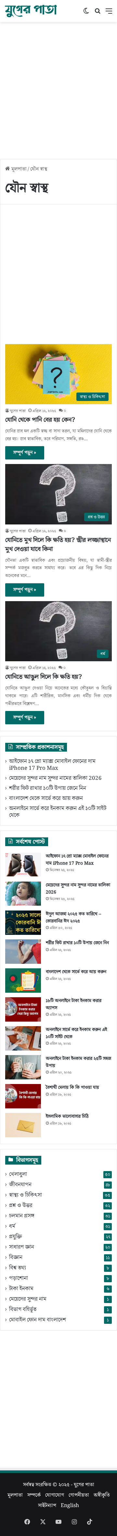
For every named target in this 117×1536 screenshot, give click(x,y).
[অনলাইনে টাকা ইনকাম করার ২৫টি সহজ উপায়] (23, 1067)
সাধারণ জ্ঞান (21, 1247)
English (70, 1505)
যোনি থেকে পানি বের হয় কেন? (40, 419)
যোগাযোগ (54, 1495)
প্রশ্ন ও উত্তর (20, 1205)
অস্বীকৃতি (102, 1495)
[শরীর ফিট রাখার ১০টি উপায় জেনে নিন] (23, 951)
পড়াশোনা (18, 1278)
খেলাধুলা (18, 1174)
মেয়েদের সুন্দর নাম (27, 1299)
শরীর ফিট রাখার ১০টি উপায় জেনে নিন (47, 788)
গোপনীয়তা (79, 1495)
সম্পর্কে (34, 1495)
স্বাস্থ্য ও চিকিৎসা (25, 1195)
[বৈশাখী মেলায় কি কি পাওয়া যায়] (23, 1096)
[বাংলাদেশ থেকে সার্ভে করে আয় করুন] (23, 980)
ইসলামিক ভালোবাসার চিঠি (67, 1116)
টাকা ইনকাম (21, 1288)
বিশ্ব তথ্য (17, 1268)
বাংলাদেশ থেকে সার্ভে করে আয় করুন (46, 798)
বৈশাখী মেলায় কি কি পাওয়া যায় (72, 1087)
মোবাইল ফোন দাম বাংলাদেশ (37, 1320)
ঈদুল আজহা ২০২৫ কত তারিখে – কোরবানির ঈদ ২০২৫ (73, 917)
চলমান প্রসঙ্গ (21, 1216)
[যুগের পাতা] (31, 11)
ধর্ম (12, 1226)
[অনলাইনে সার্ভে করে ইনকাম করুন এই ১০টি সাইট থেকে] (23, 1038)
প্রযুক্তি (15, 1236)
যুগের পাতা (18, 411)
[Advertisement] (58, 87)
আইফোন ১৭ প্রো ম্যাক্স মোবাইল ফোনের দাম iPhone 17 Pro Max (52, 764)
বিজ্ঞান (15, 1257)
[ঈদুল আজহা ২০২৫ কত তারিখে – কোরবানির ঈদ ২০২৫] (23, 922)
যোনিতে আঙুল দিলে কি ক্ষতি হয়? (43, 676)
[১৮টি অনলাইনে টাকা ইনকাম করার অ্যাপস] (23, 1009)
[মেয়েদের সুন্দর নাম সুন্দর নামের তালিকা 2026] (23, 894)
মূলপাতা (18, 169)
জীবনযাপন (20, 1184)
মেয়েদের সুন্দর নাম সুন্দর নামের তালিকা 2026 (55, 778)
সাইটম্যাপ (47, 1505)
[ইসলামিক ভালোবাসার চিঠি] (23, 1125)
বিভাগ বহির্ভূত (22, 1309)
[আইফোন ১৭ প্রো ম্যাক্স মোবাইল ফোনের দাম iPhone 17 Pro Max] (23, 865)
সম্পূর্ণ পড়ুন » (24, 452)
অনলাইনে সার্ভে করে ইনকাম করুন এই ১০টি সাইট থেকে (57, 812)
